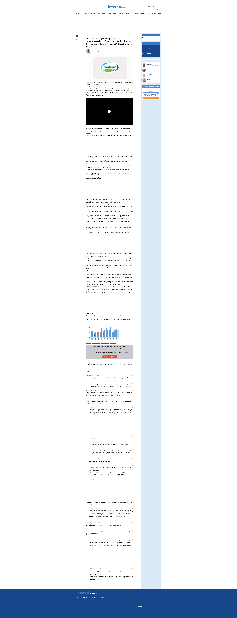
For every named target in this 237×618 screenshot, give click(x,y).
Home (77, 13)
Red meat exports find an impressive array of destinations (153, 70)
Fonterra (88, 343)
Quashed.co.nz (149, 94)
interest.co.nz (99, 610)
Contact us (82, 597)
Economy (114, 13)
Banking (109, 13)
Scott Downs (149, 74)
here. (159, 9)
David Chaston (101, 51)
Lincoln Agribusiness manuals (148, 51)
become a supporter (109, 356)
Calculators (154, 13)
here (117, 354)
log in (157, 6)
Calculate (151, 97)
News (82, 13)
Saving (98, 13)
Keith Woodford (150, 79)
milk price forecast (105, 343)
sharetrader (89, 375)
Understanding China (146, 48)
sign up (148, 6)
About (78, 597)
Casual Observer (94, 435)
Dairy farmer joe (90, 522)
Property (87, 13)
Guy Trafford (150, 64)
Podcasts (136, 13)
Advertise (102, 597)
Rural (132, 13)
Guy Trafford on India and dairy (153, 65)
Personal (127, 13)
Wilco (88, 390)
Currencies (142, 13)
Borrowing (93, 13)
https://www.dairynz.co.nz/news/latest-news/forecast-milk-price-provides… (105, 475)
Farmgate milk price (96, 343)
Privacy (97, 597)
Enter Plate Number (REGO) (151, 88)
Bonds (159, 13)
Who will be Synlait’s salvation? (153, 81)
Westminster (89, 530)
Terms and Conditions (90, 597)
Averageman (89, 399)
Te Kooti (88, 500)
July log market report (151, 75)
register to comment (123, 360)
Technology (121, 13)
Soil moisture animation (147, 56)
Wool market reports (146, 53)
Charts (148, 13)
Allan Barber (149, 68)
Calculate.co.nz (112, 610)
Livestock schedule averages (148, 46)
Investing (103, 13)
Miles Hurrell (113, 343)
